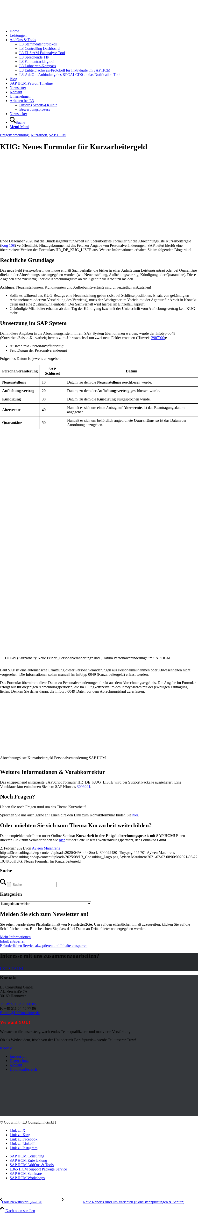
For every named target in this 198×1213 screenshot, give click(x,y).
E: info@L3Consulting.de (20, 1013)
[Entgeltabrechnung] (84, 233)
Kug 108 (8, 245)
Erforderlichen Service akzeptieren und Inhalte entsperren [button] (43, 946)
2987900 (158, 338)
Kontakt (16, 1065)
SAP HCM (57, 135)
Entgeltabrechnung (14, 135)
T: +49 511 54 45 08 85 (18, 1004)
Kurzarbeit (39, 135)
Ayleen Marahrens (46, 848)
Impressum (18, 1056)
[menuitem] (104, 31)
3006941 (83, 786)
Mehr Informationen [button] (15, 937)
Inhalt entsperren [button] (12, 941)
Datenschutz (19, 1061)
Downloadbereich (23, 1069)
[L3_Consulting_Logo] (36, 23)
